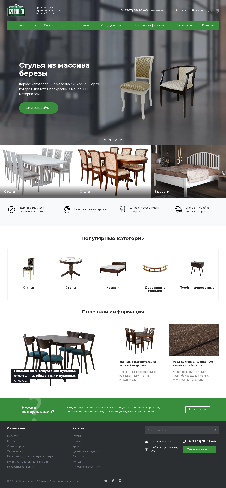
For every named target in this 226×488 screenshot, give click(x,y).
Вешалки (78, 456)
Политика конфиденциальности (27, 461)
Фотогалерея (15, 446)
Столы (71, 287)
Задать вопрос (198, 409)
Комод (76, 461)
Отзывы (12, 441)
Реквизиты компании (20, 466)
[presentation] (9, 72)
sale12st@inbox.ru (162, 441)
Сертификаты (15, 451)
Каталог (78, 428)
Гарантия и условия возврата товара (30, 456)
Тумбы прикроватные (197, 287)
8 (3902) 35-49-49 (134, 10)
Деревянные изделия (155, 289)
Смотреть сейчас (38, 107)
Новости (12, 436)
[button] (105, 139)
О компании (16, 428)
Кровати (113, 287)
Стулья (28, 287)
